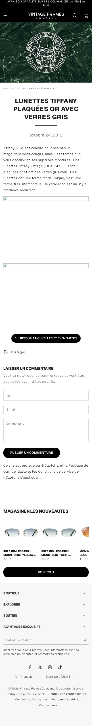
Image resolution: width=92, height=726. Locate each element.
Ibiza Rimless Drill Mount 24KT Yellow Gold (18, 553)
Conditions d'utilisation (31, 699)
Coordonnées (48, 705)
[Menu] (6, 15)
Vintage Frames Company (37, 688)
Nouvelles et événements (36, 88)
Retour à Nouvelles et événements (48, 338)
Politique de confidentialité (67, 694)
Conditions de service (56, 471)
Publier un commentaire (31, 453)
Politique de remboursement (25, 694)
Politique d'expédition (66, 699)
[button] (74, 15)
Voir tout (46, 572)
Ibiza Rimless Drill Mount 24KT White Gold (55, 553)
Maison (8, 88)
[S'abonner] (86, 640)
